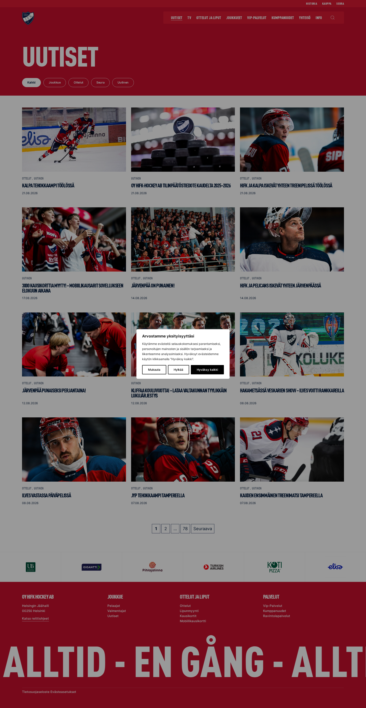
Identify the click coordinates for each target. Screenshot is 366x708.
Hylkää (178, 369)
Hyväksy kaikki (207, 369)
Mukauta (154, 369)
